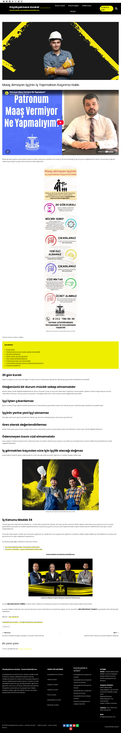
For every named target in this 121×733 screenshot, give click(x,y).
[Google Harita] (21, 1)
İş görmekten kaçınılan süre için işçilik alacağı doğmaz (24, 363)
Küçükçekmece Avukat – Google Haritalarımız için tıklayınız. (22, 622)
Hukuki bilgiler (73, 6)
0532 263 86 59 (105, 710)
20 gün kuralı (10, 350)
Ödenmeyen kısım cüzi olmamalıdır (18, 361)
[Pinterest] (18, 1)
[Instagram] (70, 725)
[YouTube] (3, 1)
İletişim (73, 11)
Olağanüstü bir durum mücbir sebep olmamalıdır (23, 352)
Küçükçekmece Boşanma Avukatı (82, 676)
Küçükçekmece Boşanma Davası (82, 686)
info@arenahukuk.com (108, 717)
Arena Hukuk (60, 6)
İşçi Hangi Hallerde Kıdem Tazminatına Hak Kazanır (22, 547)
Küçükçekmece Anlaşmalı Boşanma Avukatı (82, 681)
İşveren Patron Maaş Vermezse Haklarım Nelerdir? (101, 634)
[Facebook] (6, 1)
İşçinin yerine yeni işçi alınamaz (17, 356)
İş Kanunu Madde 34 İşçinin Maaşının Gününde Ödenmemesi (23, 634)
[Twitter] (12, 1)
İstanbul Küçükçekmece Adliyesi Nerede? (82, 702)
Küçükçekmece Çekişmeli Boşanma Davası (82, 692)
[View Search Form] (116, 9)
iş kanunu (6, 626)
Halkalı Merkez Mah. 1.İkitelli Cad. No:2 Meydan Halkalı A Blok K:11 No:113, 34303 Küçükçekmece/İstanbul (109, 676)
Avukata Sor (105, 8)
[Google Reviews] (70, 728)
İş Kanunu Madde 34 (13, 365)
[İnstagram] (9, 1)
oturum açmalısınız (24, 649)
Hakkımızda (86, 6)
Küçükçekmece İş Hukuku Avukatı (82, 697)
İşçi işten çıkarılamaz (13, 354)
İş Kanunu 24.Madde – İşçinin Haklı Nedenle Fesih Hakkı (23, 549)
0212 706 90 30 (45, 8)
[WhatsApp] (15, 1)
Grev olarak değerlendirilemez (16, 359)
